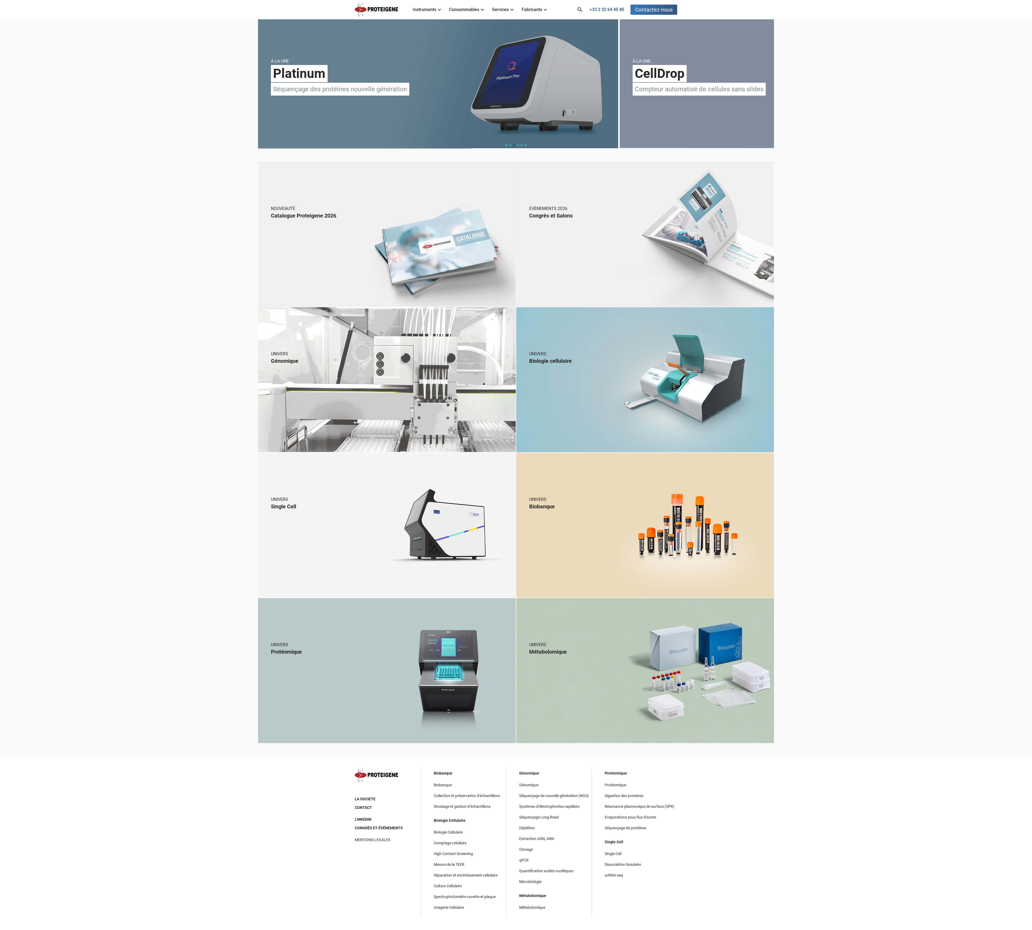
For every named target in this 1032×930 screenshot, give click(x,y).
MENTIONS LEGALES (372, 840)
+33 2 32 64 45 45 (607, 9)
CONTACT (363, 807)
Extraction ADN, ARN (536, 839)
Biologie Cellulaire (449, 820)
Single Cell (614, 842)
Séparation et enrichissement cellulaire (465, 875)
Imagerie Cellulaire (449, 907)
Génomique (529, 773)
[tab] (507, 145)
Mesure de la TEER (449, 864)
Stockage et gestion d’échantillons (462, 806)
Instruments (424, 9)
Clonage (526, 849)
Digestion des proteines (624, 796)
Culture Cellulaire (448, 886)
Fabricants (532, 9)
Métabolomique (532, 895)
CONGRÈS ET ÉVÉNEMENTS (379, 828)
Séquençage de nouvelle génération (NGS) (554, 796)
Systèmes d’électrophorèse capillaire (549, 806)
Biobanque (443, 773)
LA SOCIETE (365, 799)
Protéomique (616, 773)
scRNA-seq (614, 875)
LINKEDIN (363, 819)
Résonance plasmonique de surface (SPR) (639, 806)
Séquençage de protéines (625, 828)
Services (500, 9)
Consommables (464, 9)
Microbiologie (530, 882)
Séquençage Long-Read (539, 817)
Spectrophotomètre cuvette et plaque (465, 897)
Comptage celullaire (450, 843)
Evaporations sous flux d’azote (630, 817)
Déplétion (527, 828)
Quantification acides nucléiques (546, 871)
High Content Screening (453, 854)
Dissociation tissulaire (623, 864)
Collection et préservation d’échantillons (467, 796)
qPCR (524, 860)
